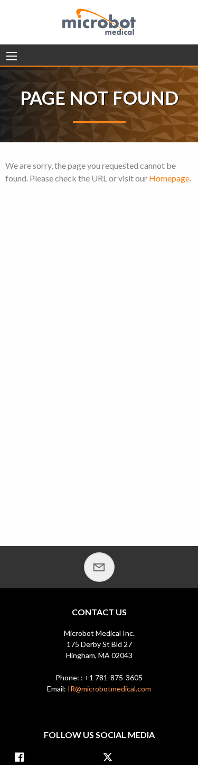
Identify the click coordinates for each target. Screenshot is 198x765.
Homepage (169, 178)
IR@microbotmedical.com (109, 688)
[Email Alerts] (99, 567)
